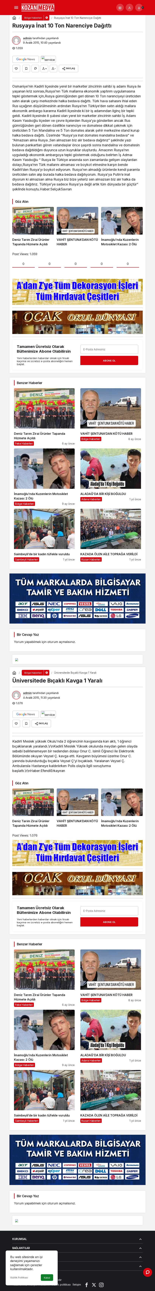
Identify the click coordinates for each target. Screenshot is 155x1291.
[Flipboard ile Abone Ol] (48, 59)
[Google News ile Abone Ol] (25, 59)
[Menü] (16, 7)
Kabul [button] (47, 1277)
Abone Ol (109, 360)
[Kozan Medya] (37, 7)
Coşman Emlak (91, 1279)
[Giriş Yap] (129, 7)
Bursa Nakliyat (125, 1279)
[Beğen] (16, 68)
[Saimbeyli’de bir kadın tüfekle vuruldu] (44, 535)
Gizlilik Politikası (19, 1277)
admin (27, 38)
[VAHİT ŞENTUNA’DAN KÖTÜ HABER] (77, 226)
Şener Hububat (71, 1279)
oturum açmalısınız (61, 642)
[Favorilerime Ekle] (26, 68)
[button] (120, 7)
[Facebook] (86, 1284)
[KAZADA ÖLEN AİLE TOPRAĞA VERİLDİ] (110, 535)
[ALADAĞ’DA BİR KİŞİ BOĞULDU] (110, 477)
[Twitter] (94, 1284)
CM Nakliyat (108, 1279)
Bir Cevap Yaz (28, 635)
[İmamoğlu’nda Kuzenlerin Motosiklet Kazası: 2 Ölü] (122, 226)
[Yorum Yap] (35, 68)
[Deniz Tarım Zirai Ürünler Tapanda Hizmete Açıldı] (33, 226)
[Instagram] (101, 1284)
